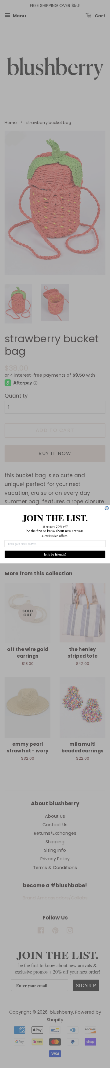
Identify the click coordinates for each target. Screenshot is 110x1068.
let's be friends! (55, 554)
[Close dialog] (106, 508)
